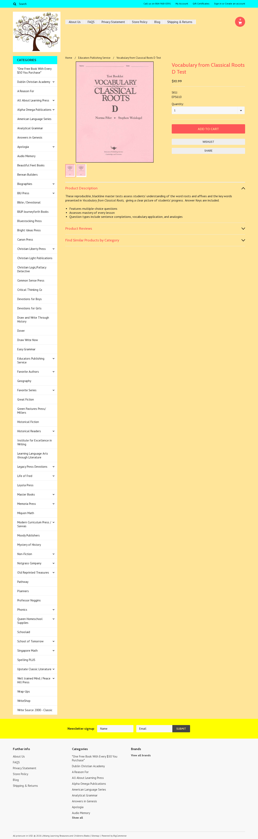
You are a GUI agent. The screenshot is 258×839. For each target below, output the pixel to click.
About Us (75, 22)
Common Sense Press (30, 280)
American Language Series (34, 119)
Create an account (235, 3)
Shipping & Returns (179, 22)
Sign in (218, 3)
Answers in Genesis (29, 137)
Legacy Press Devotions (32, 467)
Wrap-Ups (23, 691)
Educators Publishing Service (30, 360)
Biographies (24, 184)
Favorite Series (26, 390)
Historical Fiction (28, 422)
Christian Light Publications (34, 258)
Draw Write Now (27, 340)
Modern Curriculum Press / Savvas (34, 524)
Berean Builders (27, 174)
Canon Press (25, 239)
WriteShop (23, 701)
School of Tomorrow (30, 641)
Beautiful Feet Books (31, 165)
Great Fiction (25, 399)
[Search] (14, 4)
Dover (21, 331)
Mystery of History (29, 545)
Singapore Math (27, 650)
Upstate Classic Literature (34, 669)
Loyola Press (25, 485)
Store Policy (139, 22)
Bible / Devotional (29, 202)
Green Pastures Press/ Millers (31, 410)
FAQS (91, 22)
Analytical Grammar (30, 128)
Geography (24, 381)
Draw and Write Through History (33, 319)
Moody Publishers (28, 535)
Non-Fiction (24, 554)
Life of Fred (24, 476)
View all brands (141, 755)
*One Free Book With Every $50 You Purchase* (34, 70)
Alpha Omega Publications (34, 110)
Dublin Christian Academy (33, 82)
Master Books (26, 494)
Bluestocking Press (29, 221)
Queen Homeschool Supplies (30, 621)
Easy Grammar (26, 349)
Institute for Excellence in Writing (34, 442)
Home (68, 57)
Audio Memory (26, 156)
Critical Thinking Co (29, 290)
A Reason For (25, 91)
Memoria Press (26, 504)
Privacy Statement (113, 22)
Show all (77, 817)
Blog (157, 22)
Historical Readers (29, 431)
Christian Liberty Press (31, 249)
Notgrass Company (29, 563)
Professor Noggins (29, 600)
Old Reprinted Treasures (33, 572)
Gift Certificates (201, 3)
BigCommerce (120, 835)
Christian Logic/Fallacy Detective (31, 269)
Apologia (23, 147)
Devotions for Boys (29, 299)
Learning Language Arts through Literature (32, 455)
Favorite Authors (28, 372)
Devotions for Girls (29, 308)
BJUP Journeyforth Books (33, 212)
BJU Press (23, 193)
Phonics (22, 610)
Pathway (22, 582)
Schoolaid (23, 632)
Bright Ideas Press (29, 230)
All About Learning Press (33, 100)
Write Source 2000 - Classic (34, 710)
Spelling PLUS (26, 660)
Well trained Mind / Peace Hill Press (33, 680)
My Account (182, 3)
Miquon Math (25, 513)
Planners (23, 591)
